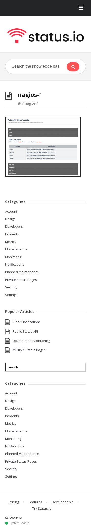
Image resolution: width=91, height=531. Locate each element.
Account (11, 211)
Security (11, 287)
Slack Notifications (27, 322)
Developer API (63, 502)
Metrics (10, 241)
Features (35, 502)
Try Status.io (41, 508)
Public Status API (25, 331)
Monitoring (13, 257)
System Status (19, 523)
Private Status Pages (21, 279)
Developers (14, 226)
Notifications (14, 264)
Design (10, 219)
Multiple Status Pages (29, 350)
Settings (11, 294)
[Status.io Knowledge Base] (45, 35)
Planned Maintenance (22, 272)
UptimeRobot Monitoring (31, 340)
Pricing (14, 502)
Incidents (12, 234)
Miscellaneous (16, 249)
